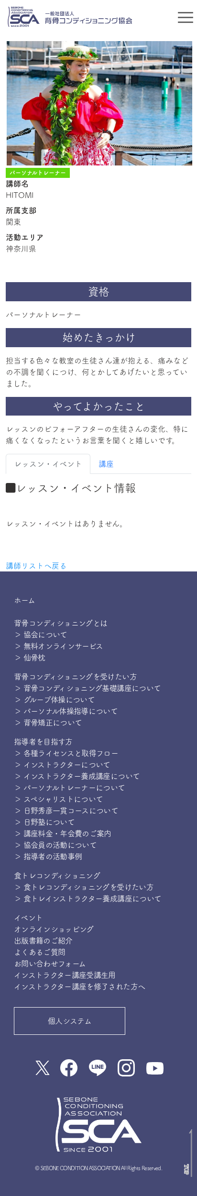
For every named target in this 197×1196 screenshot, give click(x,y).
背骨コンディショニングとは (61, 623)
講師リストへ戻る (36, 566)
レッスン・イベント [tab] (48, 464)
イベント (28, 918)
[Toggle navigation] (185, 17)
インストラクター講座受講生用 (65, 975)
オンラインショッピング (54, 929)
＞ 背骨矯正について (48, 722)
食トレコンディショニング (57, 875)
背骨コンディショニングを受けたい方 (75, 676)
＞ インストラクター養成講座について (77, 776)
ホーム (24, 600)
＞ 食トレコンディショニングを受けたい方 (83, 887)
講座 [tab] (106, 464)
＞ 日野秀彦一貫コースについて (66, 810)
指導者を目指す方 (43, 742)
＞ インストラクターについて (62, 764)
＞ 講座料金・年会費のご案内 (62, 833)
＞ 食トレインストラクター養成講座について (88, 898)
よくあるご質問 (40, 952)
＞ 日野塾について (44, 822)
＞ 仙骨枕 (29, 657)
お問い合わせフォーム (50, 963)
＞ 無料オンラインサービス (58, 646)
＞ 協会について (40, 634)
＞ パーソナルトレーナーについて (69, 787)
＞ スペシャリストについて (58, 799)
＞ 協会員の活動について (55, 845)
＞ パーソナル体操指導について (66, 711)
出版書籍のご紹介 (43, 940)
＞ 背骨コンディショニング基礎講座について (87, 688)
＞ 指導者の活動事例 (48, 856)
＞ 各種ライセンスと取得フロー (66, 753)
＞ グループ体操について (54, 699)
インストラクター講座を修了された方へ (79, 986)
